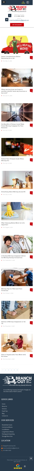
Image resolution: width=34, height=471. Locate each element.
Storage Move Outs (7, 436)
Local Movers (5, 429)
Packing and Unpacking (8, 434)
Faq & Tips (5, 411)
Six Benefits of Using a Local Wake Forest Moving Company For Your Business (12, 125)
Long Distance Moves (8, 432)
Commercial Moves (7, 427)
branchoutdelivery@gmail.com (19, 20)
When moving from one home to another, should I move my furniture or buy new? (14, 91)
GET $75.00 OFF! (17, 25)
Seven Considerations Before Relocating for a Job (10, 57)
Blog (3, 413)
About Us (4, 406)
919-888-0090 (7, 450)
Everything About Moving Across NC (13, 192)
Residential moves (7, 425)
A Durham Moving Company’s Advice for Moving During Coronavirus (13, 256)
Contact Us (5, 416)
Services (4, 409)
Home (3, 404)
